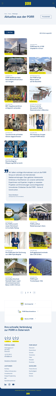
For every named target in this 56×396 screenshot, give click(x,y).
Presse (9, 13)
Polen (30, 357)
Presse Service (33, 368)
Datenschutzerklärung (30, 390)
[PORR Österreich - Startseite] (28, 3)
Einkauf (31, 373)
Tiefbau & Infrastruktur (10, 371)
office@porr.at (8, 356)
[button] (2, 3)
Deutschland (32, 350)
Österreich (31, 348)
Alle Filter (10, 32)
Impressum (38, 390)
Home (5, 13)
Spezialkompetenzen (9, 380)
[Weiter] (34, 292)
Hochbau (6, 368)
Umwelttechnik (8, 373)
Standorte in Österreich (10, 361)
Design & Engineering (10, 376)
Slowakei (31, 359)
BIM (5, 378)
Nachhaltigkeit (33, 371)
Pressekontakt (46, 16)
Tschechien (32, 355)
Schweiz (31, 352)
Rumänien (31, 362)
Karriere (31, 376)
